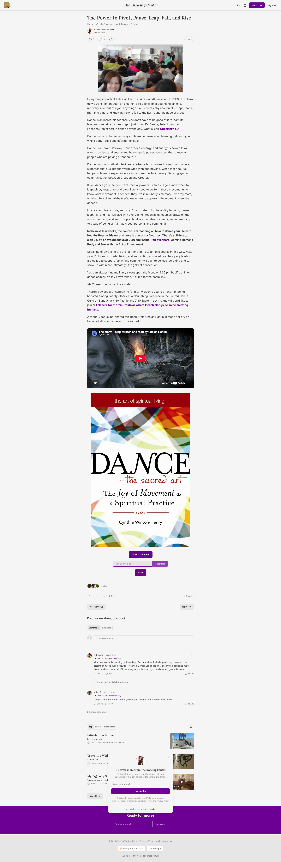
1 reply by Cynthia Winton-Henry (112, 682)
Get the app (155, 848)
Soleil (96, 692)
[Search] (238, 5)
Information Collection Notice (140, 800)
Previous (98, 606)
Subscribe (256, 5)
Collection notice (164, 841)
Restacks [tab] (106, 627)
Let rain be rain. (95, 739)
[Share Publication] (245, 5)
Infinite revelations (100, 735)
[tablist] (100, 628)
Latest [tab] (98, 726)
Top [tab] (90, 726)
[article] (140, 741)
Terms (151, 841)
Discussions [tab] (109, 726)
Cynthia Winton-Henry (104, 30)
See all (93, 796)
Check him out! (170, 129)
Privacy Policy (162, 800)
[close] (168, 757)
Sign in (272, 5)
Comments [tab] (94, 627)
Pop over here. (160, 240)
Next (184, 606)
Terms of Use (154, 798)
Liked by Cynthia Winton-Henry (109, 658)
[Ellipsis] (192, 654)
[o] (182, 782)
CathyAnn (98, 654)
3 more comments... (96, 712)
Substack (126, 855)
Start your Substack (133, 848)
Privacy (143, 841)
